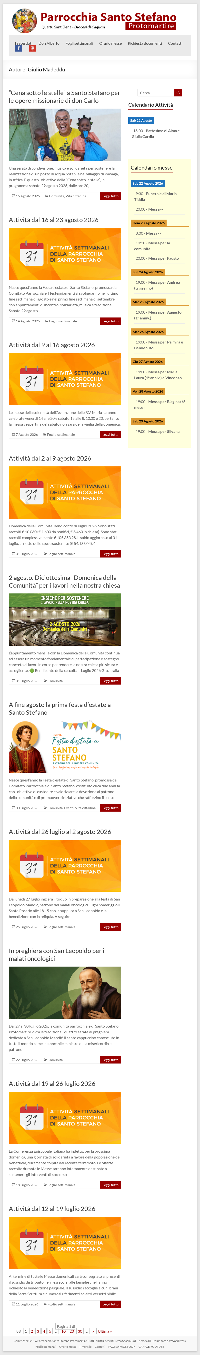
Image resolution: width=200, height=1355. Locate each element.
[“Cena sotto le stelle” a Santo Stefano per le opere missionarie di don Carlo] (65, 111)
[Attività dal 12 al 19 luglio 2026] (65, 1219)
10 (63, 1331)
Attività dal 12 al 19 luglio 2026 (52, 1208)
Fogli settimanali (79, 43)
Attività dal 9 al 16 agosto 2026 (52, 345)
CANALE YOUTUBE (151, 1346)
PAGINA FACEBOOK (121, 1346)
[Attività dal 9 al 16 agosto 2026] (65, 355)
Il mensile (85, 1346)
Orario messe (110, 43)
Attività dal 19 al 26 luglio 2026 (52, 1083)
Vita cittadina (76, 196)
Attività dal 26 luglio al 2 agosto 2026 (60, 831)
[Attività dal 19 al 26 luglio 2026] (65, 1094)
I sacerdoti (23, 43)
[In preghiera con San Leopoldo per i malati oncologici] (65, 969)
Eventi (69, 808)
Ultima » (105, 1331)
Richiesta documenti (145, 43)
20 (72, 1331)
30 (80, 1331)
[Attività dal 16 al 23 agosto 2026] (65, 230)
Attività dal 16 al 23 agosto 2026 (54, 219)
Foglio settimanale (63, 321)
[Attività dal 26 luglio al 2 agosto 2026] (65, 842)
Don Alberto (49, 43)
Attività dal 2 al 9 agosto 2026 (50, 458)
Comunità (56, 196)
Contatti (175, 43)
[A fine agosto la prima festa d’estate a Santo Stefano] (65, 722)
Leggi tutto (110, 196)
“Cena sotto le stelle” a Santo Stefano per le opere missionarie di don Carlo (64, 96)
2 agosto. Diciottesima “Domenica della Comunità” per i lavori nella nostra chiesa (64, 581)
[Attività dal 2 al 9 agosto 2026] (65, 468)
